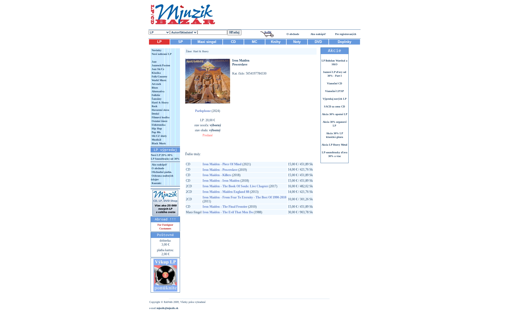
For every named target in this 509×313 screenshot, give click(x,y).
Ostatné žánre (159, 121)
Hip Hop (156, 128)
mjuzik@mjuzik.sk (167, 308)
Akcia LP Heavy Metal (334, 144)
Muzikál (156, 139)
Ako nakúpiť (318, 34)
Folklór (155, 95)
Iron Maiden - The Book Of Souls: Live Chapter (235, 186)
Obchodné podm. (161, 172)
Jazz (153, 61)
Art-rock (156, 83)
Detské (155, 113)
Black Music (158, 143)
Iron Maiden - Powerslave (220, 170)
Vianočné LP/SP (334, 91)
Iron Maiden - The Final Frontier (225, 206)
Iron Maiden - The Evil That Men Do (228, 212)
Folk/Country (159, 76)
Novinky (156, 50)
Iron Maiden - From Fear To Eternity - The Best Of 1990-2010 (244, 197)
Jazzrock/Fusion (160, 65)
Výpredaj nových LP (334, 98)
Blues (154, 87)
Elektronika (158, 124)
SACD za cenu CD (334, 106)
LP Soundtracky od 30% (165, 158)
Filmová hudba (160, 117)
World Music (158, 80)
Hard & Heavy (160, 102)
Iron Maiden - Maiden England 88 (226, 192)
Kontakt (156, 183)
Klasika (156, 72)
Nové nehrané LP (161, 54)
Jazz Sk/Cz (157, 69)
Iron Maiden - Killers (217, 175)
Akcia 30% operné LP (334, 114)
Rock (154, 106)
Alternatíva (157, 91)
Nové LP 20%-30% (162, 155)
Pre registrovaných (345, 34)
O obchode (293, 34)
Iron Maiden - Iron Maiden (221, 180)
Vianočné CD (334, 83)
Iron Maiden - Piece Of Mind (222, 164)
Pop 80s (156, 132)
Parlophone (203, 111)
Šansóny (156, 98)
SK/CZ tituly (159, 135)
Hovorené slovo (160, 109)
